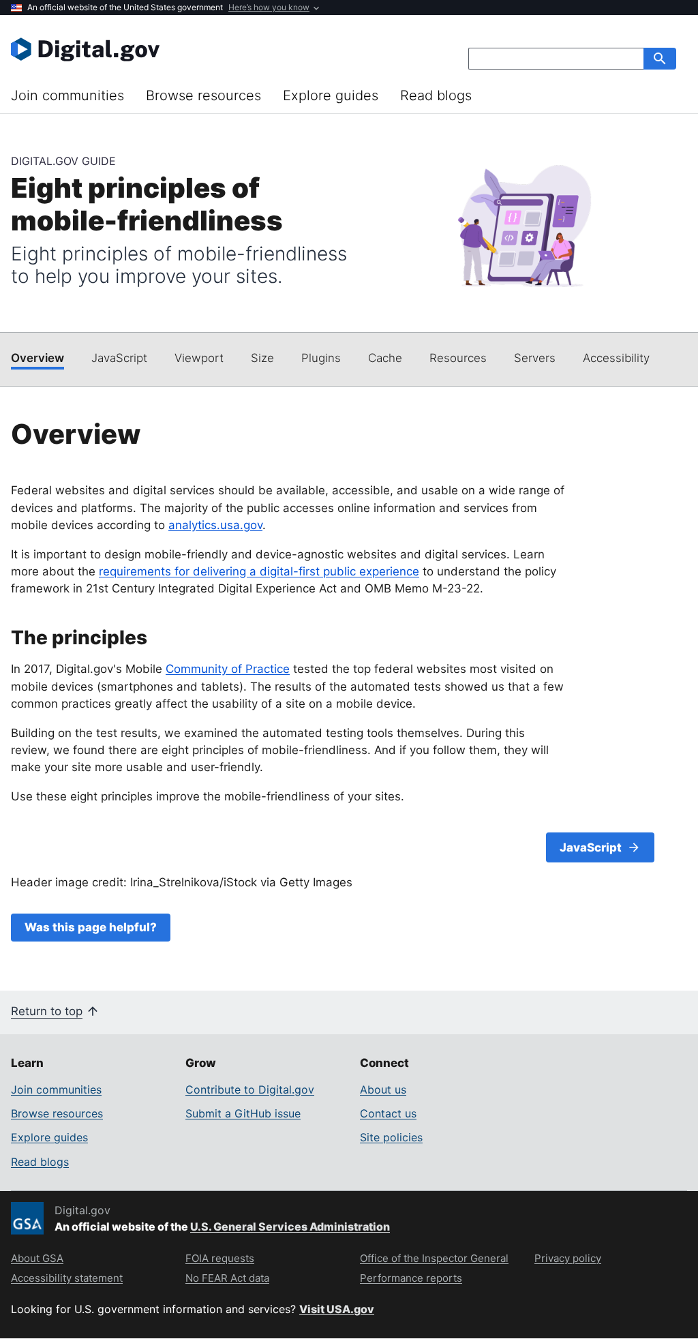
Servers (535, 358)
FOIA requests (219, 1258)
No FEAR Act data (227, 1278)
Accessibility (616, 358)
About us (383, 1089)
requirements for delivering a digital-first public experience (259, 571)
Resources (458, 358)
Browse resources (203, 95)
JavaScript (119, 358)
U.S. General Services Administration (290, 1226)
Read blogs (436, 95)
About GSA (37, 1258)
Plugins (321, 358)
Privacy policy (567, 1258)
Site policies (391, 1137)
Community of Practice (228, 669)
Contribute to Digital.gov (249, 1089)
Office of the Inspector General (434, 1258)
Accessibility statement (67, 1278)
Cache (385, 358)
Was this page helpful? (91, 927)
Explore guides (330, 95)
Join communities (67, 95)
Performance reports (411, 1278)
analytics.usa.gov (215, 525)
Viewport (199, 358)
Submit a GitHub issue (243, 1113)
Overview (37, 358)
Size (262, 358)
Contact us (388, 1113)
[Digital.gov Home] (180, 49)
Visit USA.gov (336, 1309)
